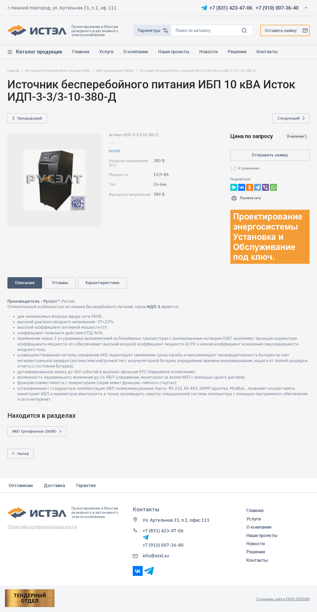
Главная (13, 71)
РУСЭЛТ (114, 151)
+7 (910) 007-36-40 (277, 8)
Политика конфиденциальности (42, 527)
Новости (255, 543)
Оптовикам (21, 485)
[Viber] (265, 187)
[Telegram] (257, 187)
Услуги (253, 518)
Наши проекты (261, 535)
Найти (244, 30)
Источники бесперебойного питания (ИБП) (57, 71)
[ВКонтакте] (241, 187)
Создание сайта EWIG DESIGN (283, 599)
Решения (255, 551)
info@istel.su (156, 556)
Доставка (54, 485)
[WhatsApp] (273, 187)
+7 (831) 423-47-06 (231, 8)
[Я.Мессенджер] (233, 187)
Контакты (257, 560)
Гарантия (86, 485)
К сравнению (249, 168)
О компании (258, 527)
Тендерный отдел (30, 598)
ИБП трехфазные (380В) (114, 71)
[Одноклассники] (249, 187)
